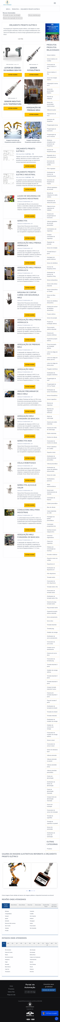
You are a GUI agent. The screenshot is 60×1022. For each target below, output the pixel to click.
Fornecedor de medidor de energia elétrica (52, 734)
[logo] (7, 3)
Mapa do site (11, 995)
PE (34, 943)
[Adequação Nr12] (9, 375)
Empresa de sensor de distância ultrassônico (52, 308)
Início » (8, 9)
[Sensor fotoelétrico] (33, 55)
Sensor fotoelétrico (52, 395)
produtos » (16, 9)
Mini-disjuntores (51, 573)
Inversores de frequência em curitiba (51, 163)
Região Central (6, 905)
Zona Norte (14, 905)
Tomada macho (51, 577)
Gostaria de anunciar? (49, 990)
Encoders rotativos (52, 554)
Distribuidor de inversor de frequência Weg (51, 274)
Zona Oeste (22, 905)
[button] (27, 890)
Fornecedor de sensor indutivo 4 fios (51, 66)
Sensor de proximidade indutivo (50, 91)
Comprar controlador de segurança (51, 236)
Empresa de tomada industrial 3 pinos (52, 695)
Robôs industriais (51, 433)
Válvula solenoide (52, 755)
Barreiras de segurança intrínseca (50, 410)
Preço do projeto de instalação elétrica (51, 346)
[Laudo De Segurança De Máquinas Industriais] (9, 199)
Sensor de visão (51, 475)
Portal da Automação (30, 986)
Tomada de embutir (52, 712)
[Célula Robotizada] (9, 467)
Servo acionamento (52, 617)
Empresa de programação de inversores (13, 18)
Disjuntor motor (51, 452)
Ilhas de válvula (51, 507)
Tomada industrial (51, 625)
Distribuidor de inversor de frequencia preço (51, 174)
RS (30, 943)
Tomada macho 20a (52, 587)
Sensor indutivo (51, 55)
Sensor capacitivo (51, 399)
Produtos (49, 849)
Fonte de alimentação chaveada (50, 791)
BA (38, 943)
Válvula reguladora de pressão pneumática (52, 223)
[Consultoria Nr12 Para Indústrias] (9, 512)
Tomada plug (50, 628)
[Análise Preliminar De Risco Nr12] (9, 394)
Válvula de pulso (51, 110)
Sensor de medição (52, 248)
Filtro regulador (51, 168)
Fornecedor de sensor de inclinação (12, 15)
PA (56, 943)
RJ (3, 943)
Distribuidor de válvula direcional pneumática (51, 458)
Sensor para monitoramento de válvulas (52, 492)
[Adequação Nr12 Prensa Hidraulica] (9, 249)
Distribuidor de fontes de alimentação (51, 783)
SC (25, 943)
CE (43, 943)
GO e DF (47, 944)
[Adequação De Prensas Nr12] (9, 350)
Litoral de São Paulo (54, 905)
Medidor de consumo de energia (50, 727)
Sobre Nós (11, 992)
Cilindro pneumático (52, 503)
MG (8, 943)
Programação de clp (52, 125)
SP (17, 943)
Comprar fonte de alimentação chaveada (51, 799)
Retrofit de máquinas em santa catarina (52, 195)
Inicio (11, 986)
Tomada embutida (52, 716)
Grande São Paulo (46, 905)
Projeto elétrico (51, 314)
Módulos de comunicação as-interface (51, 549)
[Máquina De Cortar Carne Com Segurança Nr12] (9, 298)
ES (12, 943)
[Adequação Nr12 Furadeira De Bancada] (9, 421)
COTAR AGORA (12, 75)
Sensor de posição (52, 318)
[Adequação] (33, 91)
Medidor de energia (52, 632)
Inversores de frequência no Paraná (50, 182)
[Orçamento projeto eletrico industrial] (9, 178)
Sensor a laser (51, 740)
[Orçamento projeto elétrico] (13, 130)
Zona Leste (38, 905)
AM (51, 943)
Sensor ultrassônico (52, 280)
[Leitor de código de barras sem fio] (12, 55)
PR (21, 943)
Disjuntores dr (51, 564)
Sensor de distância (52, 263)
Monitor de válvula (52, 437)
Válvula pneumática (52, 464)
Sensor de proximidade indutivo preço (51, 104)
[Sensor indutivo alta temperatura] (12, 88)
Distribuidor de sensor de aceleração (51, 834)
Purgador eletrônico (52, 369)
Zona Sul (30, 905)
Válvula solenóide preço (34, 15)
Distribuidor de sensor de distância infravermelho (52, 469)
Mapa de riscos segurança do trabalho (51, 208)
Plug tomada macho (52, 608)
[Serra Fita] (9, 225)
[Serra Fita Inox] (9, 445)
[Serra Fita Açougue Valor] (9, 489)
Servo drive (50, 621)
